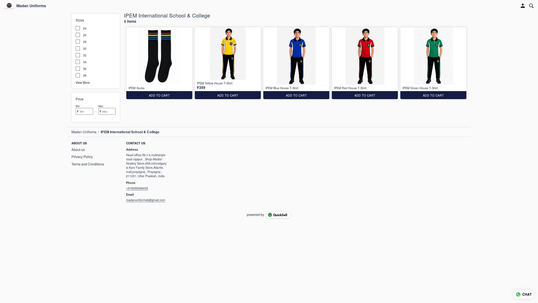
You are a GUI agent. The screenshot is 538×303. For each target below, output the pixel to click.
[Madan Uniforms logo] (9, 6)
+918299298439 (137, 188)
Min (78, 106)
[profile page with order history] (523, 6)
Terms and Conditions (87, 164)
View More (83, 82)
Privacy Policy (82, 156)
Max (100, 106)
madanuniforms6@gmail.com (145, 200)
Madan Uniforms (31, 6)
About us (78, 149)
